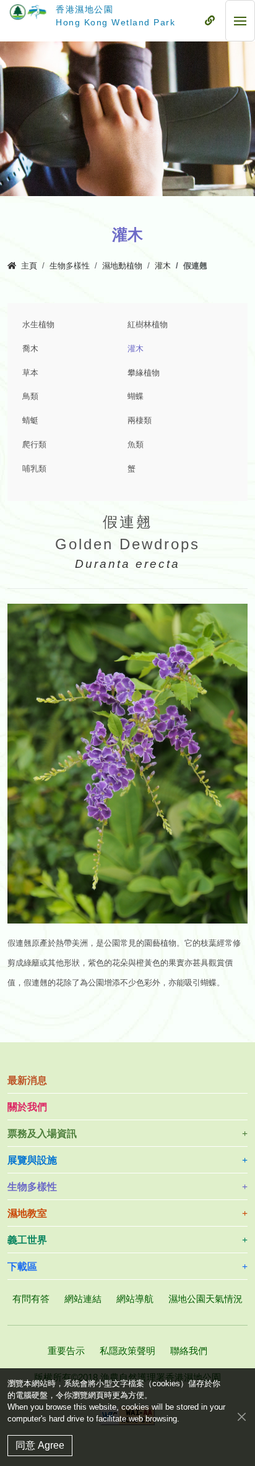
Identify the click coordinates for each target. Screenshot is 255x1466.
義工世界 (27, 1240)
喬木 (30, 349)
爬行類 (34, 444)
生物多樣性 (70, 266)
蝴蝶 (135, 396)
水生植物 (38, 324)
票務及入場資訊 (42, 1133)
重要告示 (66, 1350)
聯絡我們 (188, 1350)
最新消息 (27, 1080)
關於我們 (27, 1107)
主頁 (29, 266)
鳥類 (30, 396)
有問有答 (31, 1298)
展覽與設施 (32, 1160)
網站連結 (83, 1298)
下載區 (22, 1266)
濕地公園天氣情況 (205, 1298)
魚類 (135, 444)
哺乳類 (34, 469)
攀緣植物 (143, 373)
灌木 (163, 266)
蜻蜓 (30, 420)
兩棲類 (139, 420)
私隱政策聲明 (127, 1350)
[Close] (242, 1416)
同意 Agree (39, 1445)
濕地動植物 (122, 266)
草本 (30, 373)
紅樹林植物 (147, 324)
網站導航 (134, 1298)
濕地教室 (27, 1213)
